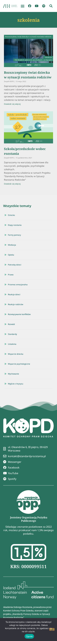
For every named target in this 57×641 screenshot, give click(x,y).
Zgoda (29, 636)
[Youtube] (36, 6)
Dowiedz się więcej (12, 104)
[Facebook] (29, 6)
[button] (22, 6)
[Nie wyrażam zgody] (52, 629)
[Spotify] (43, 6)
